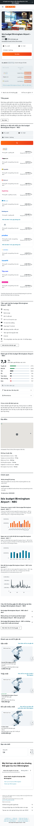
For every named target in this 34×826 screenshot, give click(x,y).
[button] (32, 2)
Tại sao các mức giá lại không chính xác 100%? (15, 810)
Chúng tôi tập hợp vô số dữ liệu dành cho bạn (15, 807)
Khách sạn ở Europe (23, 818)
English (17, 3)
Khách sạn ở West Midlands (10, 821)
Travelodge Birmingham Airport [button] (9, 695)
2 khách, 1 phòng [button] (8, 50)
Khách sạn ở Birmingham (10, 784)
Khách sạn (15, 818)
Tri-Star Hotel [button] (4, 726)
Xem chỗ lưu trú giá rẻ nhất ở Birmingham (25, 674)
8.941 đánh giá (14, 39)
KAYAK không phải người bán (10, 804)
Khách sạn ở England (23, 819)
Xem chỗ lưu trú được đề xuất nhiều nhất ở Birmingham (25, 707)
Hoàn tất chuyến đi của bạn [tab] (11, 770)
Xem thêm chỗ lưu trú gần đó (25, 643)
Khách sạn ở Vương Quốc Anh (10, 819)
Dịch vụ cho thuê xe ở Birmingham (12, 781)
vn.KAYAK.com (8, 818)
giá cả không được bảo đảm (8, 800)
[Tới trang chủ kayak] (10, 7)
